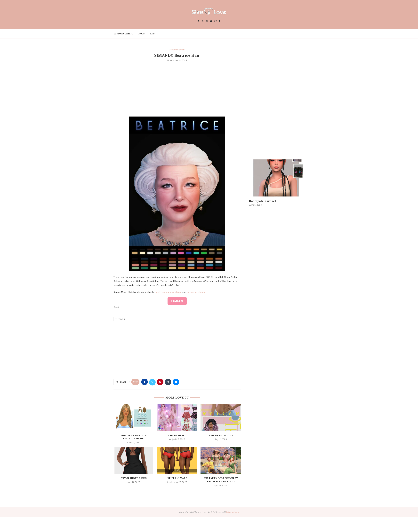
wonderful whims (196, 292)
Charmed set (177, 435)
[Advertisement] (177, 89)
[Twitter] (202, 21)
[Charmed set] (177, 417)
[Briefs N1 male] (177, 460)
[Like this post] (136, 382)
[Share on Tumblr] (168, 382)
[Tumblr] (219, 21)
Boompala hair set (262, 201)
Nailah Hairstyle (221, 435)
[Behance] (215, 21)
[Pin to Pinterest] (160, 382)
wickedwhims (174, 292)
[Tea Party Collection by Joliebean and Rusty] (221, 460)
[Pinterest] (207, 21)
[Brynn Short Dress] (133, 460)
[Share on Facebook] (144, 382)
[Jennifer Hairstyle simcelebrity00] (133, 417)
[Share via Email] (176, 382)
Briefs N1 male (177, 478)
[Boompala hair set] (277, 177)
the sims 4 (120, 319)
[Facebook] (198, 21)
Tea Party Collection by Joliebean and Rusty (221, 480)
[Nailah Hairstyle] (221, 417)
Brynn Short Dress (134, 478)
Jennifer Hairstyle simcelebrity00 (134, 437)
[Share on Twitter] (152, 382)
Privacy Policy (232, 512)
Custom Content (123, 33)
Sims (152, 33)
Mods (141, 33)
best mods (161, 292)
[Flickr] (211, 21)
